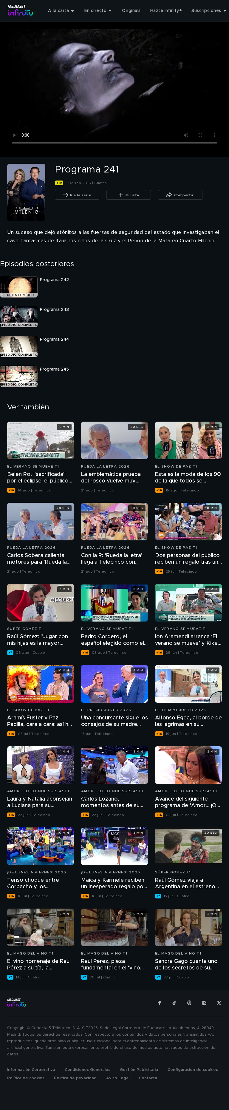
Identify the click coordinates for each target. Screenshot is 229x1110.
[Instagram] (204, 1003)
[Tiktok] (174, 1003)
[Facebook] (159, 1003)
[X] (219, 1003)
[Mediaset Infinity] (20, 10)
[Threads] (189, 1003)
